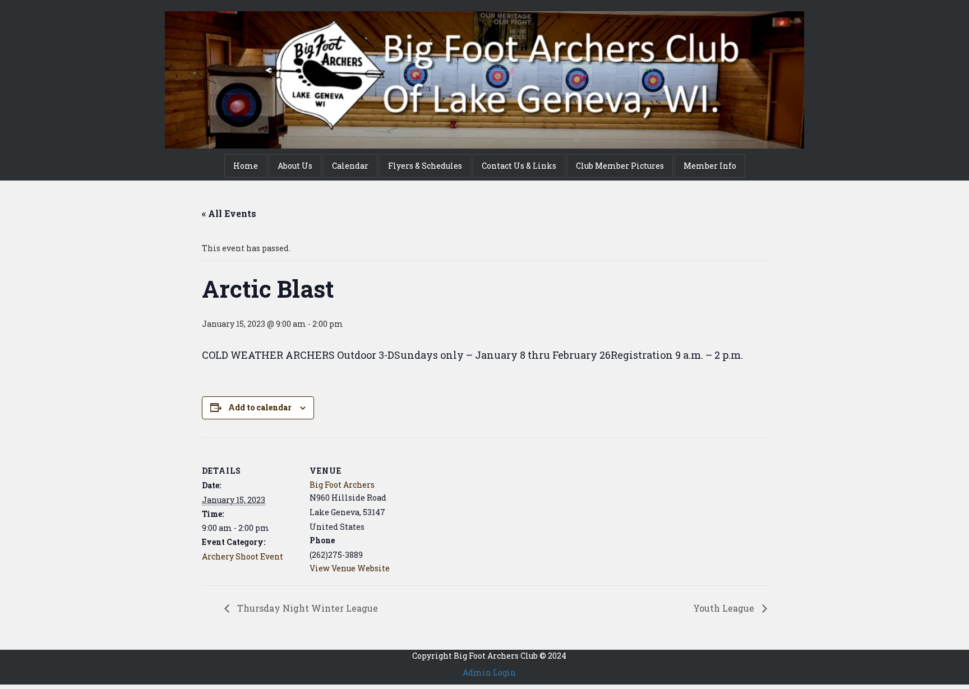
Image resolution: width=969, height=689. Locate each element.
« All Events (229, 213)
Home (245, 165)
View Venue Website (350, 568)
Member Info (710, 165)
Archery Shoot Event (242, 556)
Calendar (350, 165)
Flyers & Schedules (425, 165)
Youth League (724, 608)
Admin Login (489, 672)
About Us (295, 165)
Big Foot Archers (342, 484)
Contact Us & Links (519, 165)
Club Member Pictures (620, 165)
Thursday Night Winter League (306, 608)
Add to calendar (260, 407)
